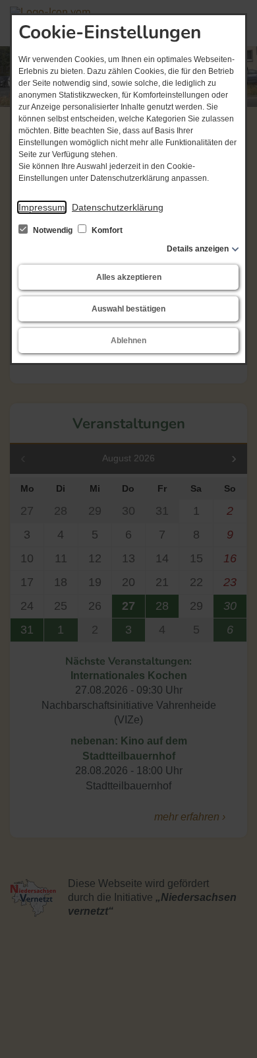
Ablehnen (128, 340)
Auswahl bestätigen (128, 309)
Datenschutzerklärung (117, 207)
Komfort (106, 230)
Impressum (41, 207)
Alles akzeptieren (128, 277)
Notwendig (52, 230)
